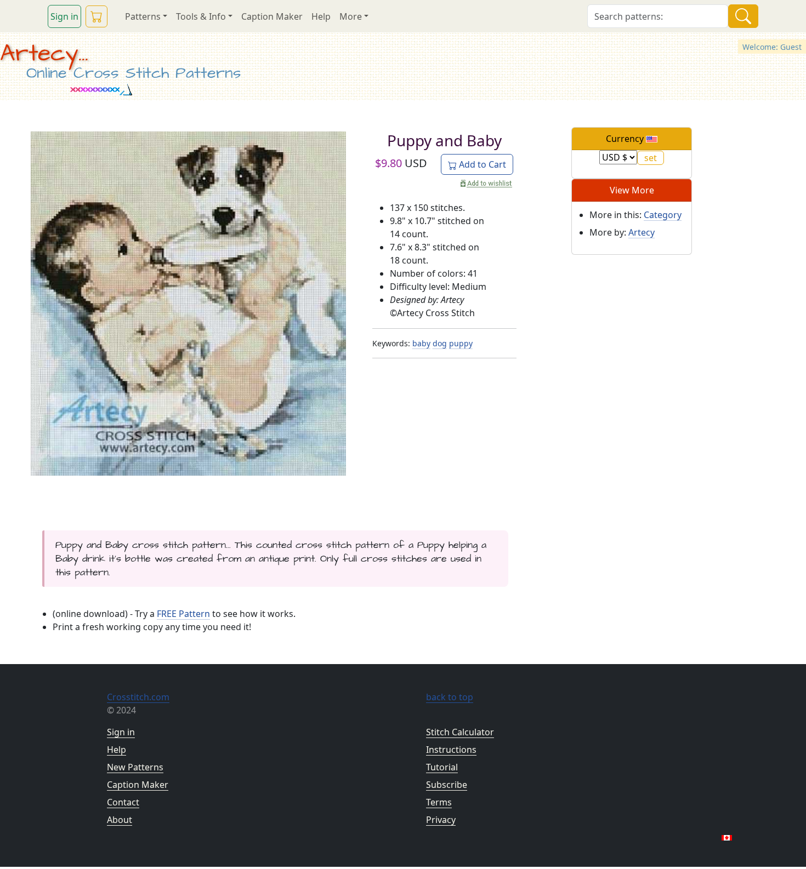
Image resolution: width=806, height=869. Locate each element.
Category (663, 215)
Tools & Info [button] (201, 16)
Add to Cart (481, 164)
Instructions (451, 750)
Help (321, 16)
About (119, 820)
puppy (461, 343)
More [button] (350, 16)
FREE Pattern (183, 614)
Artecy (641, 232)
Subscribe (446, 785)
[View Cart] (96, 16)
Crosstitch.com (138, 697)
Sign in (64, 16)
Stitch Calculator (460, 732)
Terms (439, 802)
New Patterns (135, 767)
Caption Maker (272, 16)
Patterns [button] (143, 16)
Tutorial (442, 767)
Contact (123, 802)
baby (421, 343)
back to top (449, 697)
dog (440, 343)
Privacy (441, 820)
